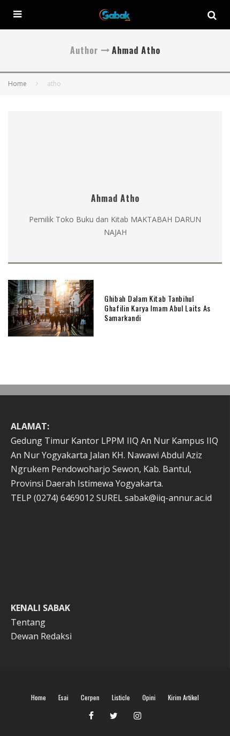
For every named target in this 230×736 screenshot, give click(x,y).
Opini (149, 697)
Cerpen (90, 697)
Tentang (28, 622)
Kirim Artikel (183, 697)
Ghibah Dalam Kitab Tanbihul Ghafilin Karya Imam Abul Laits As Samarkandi (157, 308)
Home (38, 697)
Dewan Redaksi (41, 636)
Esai (63, 697)
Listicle (121, 697)
